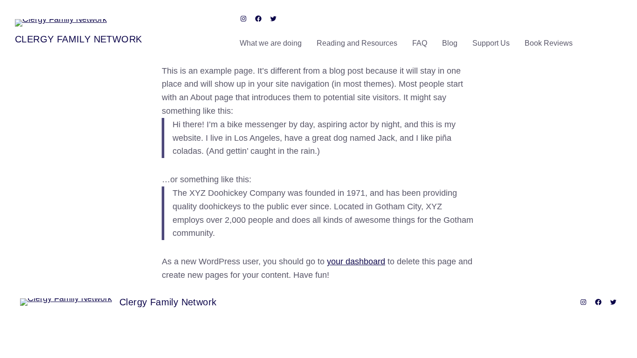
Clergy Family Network (78, 39)
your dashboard (356, 261)
